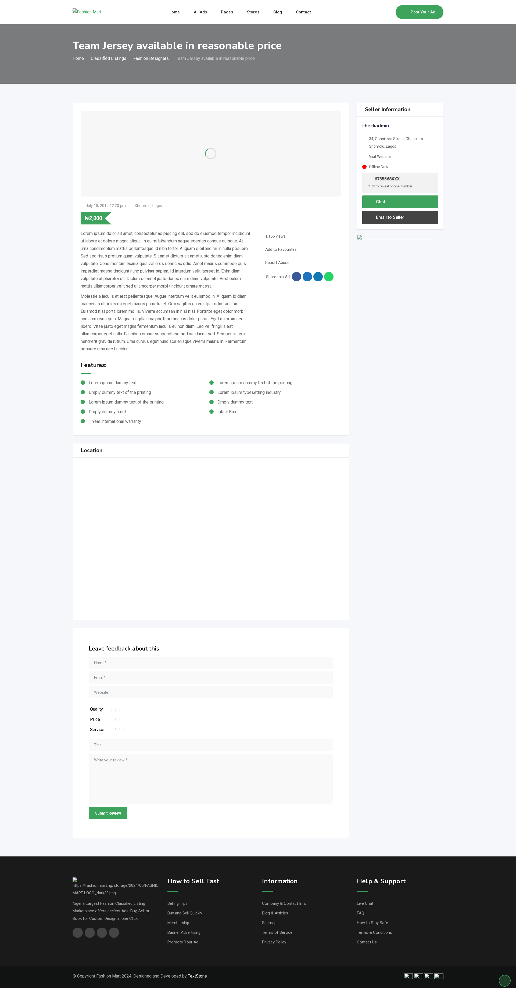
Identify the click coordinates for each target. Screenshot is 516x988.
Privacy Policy (274, 942)
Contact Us (367, 942)
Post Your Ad (423, 12)
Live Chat (365, 903)
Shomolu (142, 205)
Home (174, 12)
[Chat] (380, 12)
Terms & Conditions (374, 932)
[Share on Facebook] (296, 276)
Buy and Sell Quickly (184, 913)
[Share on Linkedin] (318, 276)
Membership (178, 922)
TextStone (197, 976)
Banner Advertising (183, 932)
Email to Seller (389, 217)
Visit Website (380, 156)
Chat (380, 201)
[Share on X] (307, 276)
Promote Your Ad (182, 942)
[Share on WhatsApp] (329, 276)
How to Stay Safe (372, 922)
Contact (303, 12)
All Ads (200, 12)
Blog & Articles (275, 913)
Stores (253, 12)
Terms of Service (277, 932)
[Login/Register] (389, 12)
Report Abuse (277, 262)
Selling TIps (177, 903)
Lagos (157, 205)
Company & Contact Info (284, 903)
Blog (277, 12)
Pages (227, 12)
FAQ (360, 913)
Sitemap (269, 922)
